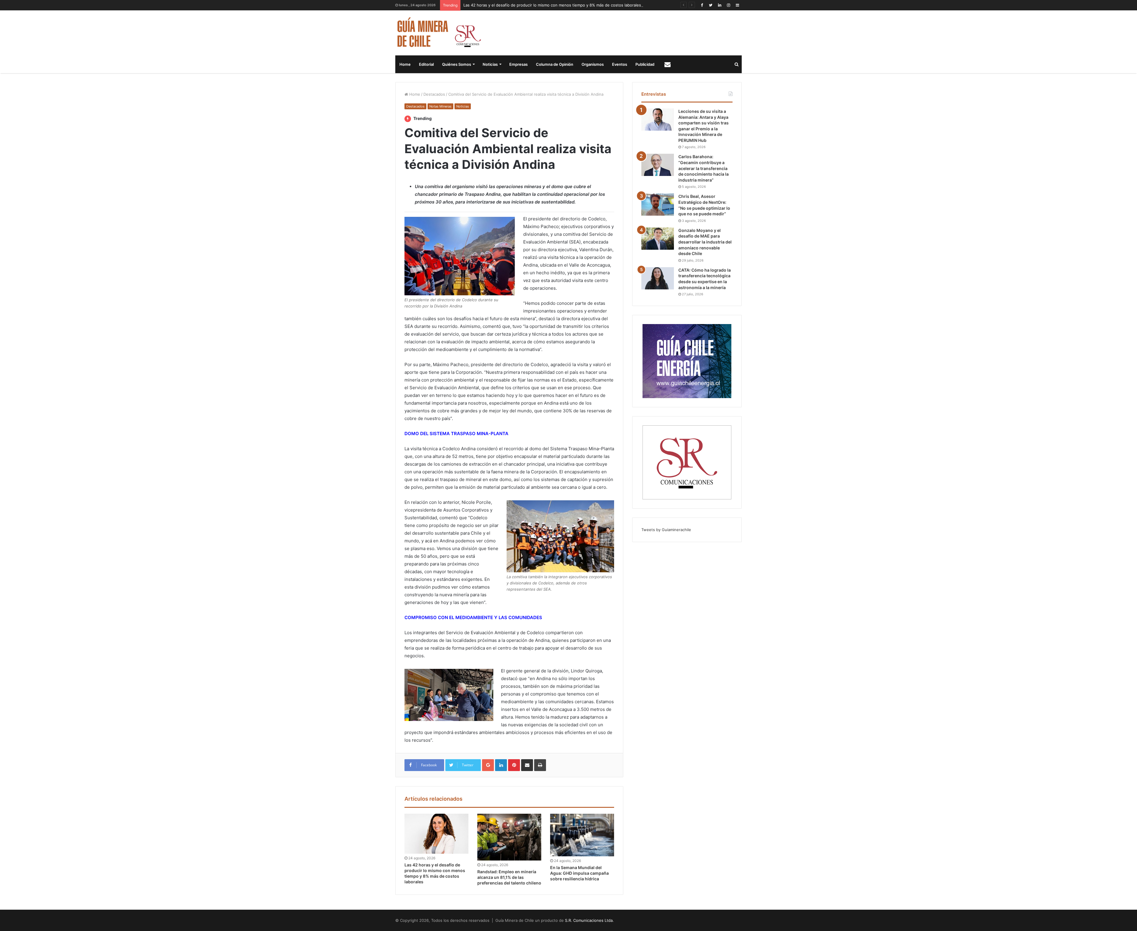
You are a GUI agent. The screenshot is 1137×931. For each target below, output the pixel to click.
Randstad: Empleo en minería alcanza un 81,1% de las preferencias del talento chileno (509, 877)
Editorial (426, 64)
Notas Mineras (440, 106)
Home (405, 64)
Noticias (490, 64)
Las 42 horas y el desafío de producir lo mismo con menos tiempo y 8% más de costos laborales (552, 5)
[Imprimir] (540, 765)
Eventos (619, 64)
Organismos (593, 64)
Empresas (518, 64)
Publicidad (644, 64)
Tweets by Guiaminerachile (666, 529)
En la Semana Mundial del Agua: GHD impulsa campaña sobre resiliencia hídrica (579, 873)
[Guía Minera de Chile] (438, 32)
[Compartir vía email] (527, 765)
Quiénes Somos (456, 64)
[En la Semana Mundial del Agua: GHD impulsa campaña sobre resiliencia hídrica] (582, 835)
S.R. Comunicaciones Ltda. (589, 920)
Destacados (434, 94)
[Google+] (488, 765)
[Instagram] (728, 5)
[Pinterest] (514, 765)
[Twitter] (710, 5)
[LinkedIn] (719, 5)
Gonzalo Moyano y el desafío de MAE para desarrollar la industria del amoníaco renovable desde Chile (705, 242)
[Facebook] (701, 5)
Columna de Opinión (554, 64)
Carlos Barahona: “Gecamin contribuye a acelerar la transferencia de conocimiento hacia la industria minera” (703, 168)
